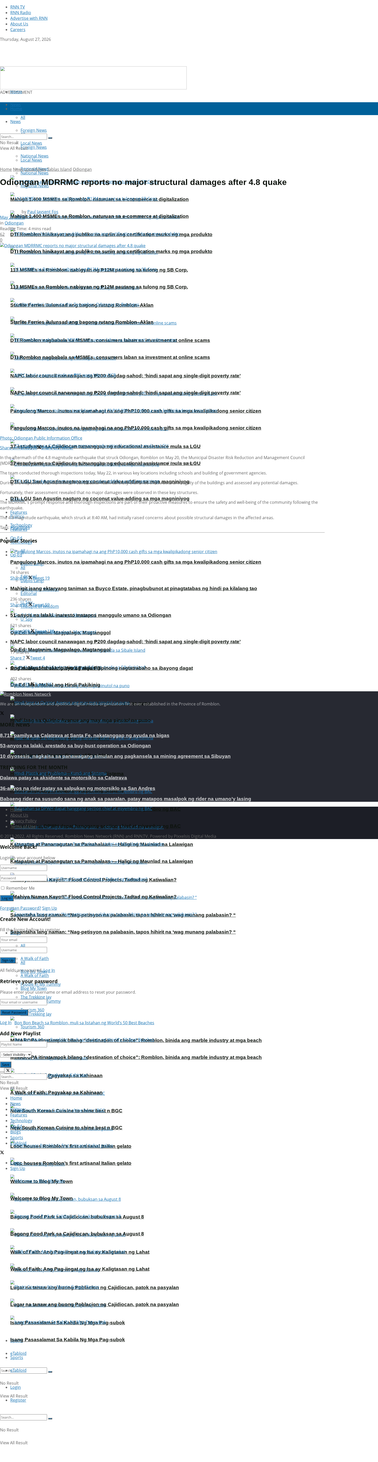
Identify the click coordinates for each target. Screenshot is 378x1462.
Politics (17, 1109)
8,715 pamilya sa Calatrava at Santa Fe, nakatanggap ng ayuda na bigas (84, 735)
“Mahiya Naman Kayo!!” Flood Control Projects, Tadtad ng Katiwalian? (93, 896)
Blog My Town (34, 988)
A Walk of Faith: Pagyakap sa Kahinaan (56, 1092)
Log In (49, 970)
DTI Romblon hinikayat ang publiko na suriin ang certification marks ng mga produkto (111, 251)
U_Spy (26, 619)
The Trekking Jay (36, 1014)
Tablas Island (59, 169)
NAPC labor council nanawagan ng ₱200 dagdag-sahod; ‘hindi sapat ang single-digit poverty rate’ (125, 375)
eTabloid (18, 1370)
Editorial (29, 593)
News (18, 169)
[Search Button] (50, 1372)
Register (18, 1400)
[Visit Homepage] (32, 63)
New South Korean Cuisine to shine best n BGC (66, 1127)
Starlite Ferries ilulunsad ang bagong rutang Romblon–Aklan (82, 322)
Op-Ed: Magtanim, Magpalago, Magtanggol (60, 649)
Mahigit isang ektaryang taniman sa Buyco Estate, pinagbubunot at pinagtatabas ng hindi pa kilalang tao (133, 588)
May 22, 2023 (12, 217)
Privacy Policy (23, 821)
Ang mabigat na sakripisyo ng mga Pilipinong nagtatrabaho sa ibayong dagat (101, 668)
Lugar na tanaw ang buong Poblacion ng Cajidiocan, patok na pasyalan (94, 1304)
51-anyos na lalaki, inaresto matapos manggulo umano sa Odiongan (90, 615)
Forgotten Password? (20, 908)
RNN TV (17, 7)
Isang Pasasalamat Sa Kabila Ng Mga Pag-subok (67, 1339)
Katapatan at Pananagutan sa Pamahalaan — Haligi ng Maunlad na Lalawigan (101, 861)
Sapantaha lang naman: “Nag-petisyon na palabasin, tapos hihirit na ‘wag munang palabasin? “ (123, 932)
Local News (31, 160)
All (23, 945)
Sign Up (49, 908)
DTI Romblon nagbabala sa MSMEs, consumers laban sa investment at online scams (110, 357)
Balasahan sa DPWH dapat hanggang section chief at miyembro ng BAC (95, 826)
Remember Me (20, 888)
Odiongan (82, 169)
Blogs (15, 1132)
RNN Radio (20, 12)
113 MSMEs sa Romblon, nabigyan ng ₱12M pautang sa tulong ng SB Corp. (99, 287)
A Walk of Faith (35, 958)
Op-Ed (16, 555)
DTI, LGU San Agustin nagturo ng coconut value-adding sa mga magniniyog (100, 498)
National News (35, 173)
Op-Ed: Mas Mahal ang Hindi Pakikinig (55, 684)
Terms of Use (22, 826)
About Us (19, 24)
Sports (16, 1357)
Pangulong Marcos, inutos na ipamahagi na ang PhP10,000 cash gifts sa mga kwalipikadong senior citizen (135, 428)
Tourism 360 (32, 1027)
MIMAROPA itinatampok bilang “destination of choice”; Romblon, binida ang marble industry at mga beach (136, 1057)
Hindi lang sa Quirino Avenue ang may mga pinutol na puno (80, 720)
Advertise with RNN (29, 18)
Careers (17, 29)
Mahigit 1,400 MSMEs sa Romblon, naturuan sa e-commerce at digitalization (99, 216)
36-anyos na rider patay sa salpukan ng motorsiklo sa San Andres (77, 788)
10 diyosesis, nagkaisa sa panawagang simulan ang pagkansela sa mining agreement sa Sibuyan (115, 756)
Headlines (20, 527)
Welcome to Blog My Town (41, 1198)
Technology (21, 1120)
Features (18, 1115)
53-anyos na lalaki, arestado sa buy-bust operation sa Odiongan (75, 745)
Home (16, 92)
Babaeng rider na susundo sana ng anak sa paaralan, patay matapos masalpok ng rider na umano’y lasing (125, 799)
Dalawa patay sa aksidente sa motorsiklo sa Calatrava (63, 777)
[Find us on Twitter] (2, 45)
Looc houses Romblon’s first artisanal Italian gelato (70, 1163)
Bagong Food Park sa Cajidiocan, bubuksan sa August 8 (77, 1233)
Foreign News (34, 147)
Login (15, 1387)
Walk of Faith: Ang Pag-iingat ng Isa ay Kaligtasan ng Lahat (79, 1269)
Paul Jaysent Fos (42, 212)
